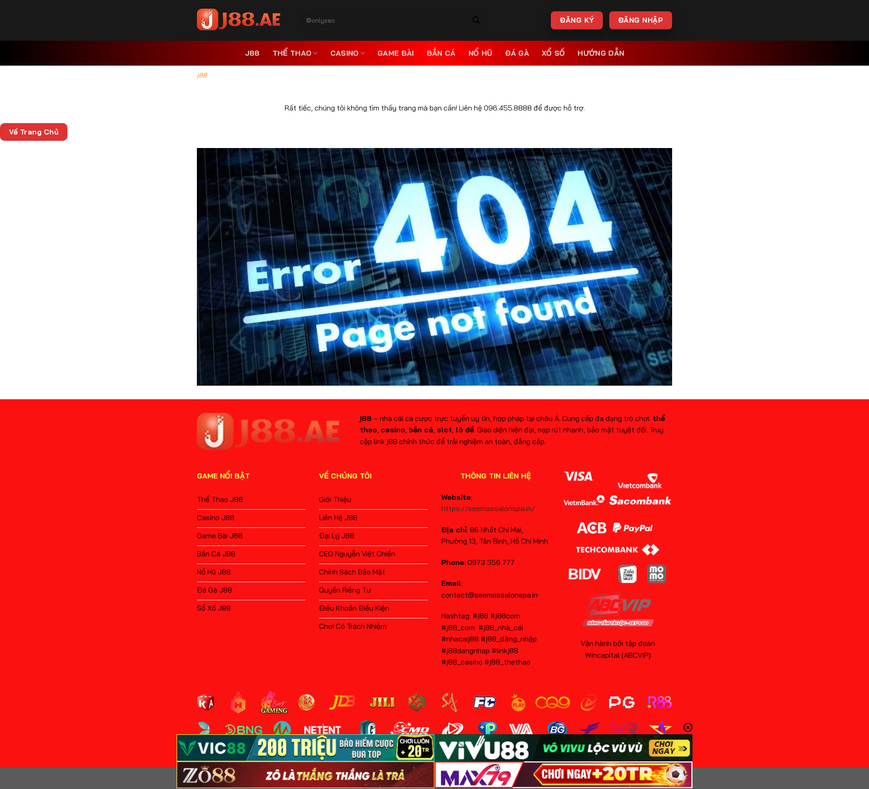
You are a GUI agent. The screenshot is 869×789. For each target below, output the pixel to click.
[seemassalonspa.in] (242, 21)
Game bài (395, 52)
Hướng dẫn (601, 52)
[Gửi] (476, 20)
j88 (252, 52)
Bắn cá (441, 52)
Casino (344, 52)
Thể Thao (292, 52)
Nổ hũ (480, 52)
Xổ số (553, 52)
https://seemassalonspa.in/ (488, 508)
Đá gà (517, 52)
